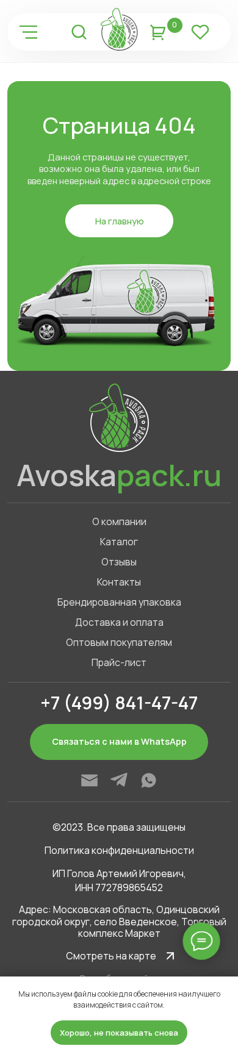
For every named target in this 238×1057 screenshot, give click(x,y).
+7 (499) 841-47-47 (119, 702)
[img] (28, 32)
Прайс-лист (119, 662)
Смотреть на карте (111, 955)
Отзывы (119, 561)
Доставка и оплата (119, 622)
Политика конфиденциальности (119, 850)
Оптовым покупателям (119, 642)
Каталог (119, 541)
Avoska (119, 474)
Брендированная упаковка (119, 602)
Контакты (119, 582)
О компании (119, 521)
